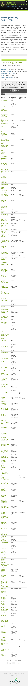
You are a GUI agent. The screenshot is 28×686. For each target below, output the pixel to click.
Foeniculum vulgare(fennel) (3, 342)
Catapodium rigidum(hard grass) (3, 201)
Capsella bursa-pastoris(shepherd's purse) (4, 186)
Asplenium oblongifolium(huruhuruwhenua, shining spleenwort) (5, 140)
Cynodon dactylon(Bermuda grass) (5, 281)
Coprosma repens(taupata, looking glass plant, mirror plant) (5, 242)
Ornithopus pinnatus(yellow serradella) (3, 538)
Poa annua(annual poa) (4, 616)
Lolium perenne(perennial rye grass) (4, 441)
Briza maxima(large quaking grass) (4, 164)
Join (25, 8)
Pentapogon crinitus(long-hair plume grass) (4, 577)
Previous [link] (10, 663)
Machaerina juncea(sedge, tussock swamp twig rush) (5, 477)
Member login (18, 8)
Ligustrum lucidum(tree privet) (3, 419)
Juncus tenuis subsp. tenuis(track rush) (4, 405)
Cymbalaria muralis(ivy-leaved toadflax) (3, 276)
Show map (4, 55)
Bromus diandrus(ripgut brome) (5, 172)
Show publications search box (9, 14)
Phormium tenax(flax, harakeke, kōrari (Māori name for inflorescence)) (4, 584)
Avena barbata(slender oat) (4, 146)
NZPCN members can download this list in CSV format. (14, 63)
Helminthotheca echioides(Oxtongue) (4, 379)
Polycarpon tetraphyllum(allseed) (4, 625)
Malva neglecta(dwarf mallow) (4, 482)
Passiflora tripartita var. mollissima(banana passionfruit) (4, 570)
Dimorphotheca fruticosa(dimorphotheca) (5, 313)
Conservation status (22, 98)
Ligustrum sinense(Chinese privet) (5, 423)
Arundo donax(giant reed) (4, 130)
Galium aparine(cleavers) (4, 353)
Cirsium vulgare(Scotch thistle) (4, 215)
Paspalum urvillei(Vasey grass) (5, 565)
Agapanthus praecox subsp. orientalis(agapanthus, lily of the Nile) (4, 109)
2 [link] (16, 663)
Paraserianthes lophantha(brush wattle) (4, 556)
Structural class (13, 98)
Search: (3, 93)
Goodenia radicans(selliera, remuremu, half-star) (4, 373)
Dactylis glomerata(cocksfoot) (3, 297)
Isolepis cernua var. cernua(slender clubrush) (5, 394)
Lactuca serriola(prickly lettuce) (4, 409)
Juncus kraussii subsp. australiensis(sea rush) (4, 399)
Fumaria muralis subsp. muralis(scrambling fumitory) (4, 348)
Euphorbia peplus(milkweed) (5, 326)
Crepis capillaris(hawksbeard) (4, 265)
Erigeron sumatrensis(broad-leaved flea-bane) (4, 321)
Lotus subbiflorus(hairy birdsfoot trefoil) (5, 452)
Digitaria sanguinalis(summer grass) (4, 308)
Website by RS (14, 675)
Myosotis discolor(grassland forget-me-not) (5, 522)
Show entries (14, 90)
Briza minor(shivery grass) (4, 168)
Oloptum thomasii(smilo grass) (5, 533)
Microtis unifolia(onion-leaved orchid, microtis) (4, 501)
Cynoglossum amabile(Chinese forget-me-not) (4, 286)
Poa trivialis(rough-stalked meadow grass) (4, 620)
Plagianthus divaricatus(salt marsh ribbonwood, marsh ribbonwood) (4, 592)
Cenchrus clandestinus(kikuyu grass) (4, 206)
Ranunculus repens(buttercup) (3, 654)
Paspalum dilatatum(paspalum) (3, 561)
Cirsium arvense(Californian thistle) (4, 211)
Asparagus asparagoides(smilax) (4, 134)
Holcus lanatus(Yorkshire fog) (4, 383)
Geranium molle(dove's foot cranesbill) (4, 360)
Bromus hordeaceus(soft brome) (4, 176)
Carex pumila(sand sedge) (4, 191)
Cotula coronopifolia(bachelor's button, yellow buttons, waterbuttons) (4, 259)
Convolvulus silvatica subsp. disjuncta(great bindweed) (5, 227)
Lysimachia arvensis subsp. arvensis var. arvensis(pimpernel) (4, 459)
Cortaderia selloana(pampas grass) (4, 247)
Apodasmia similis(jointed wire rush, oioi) (5, 120)
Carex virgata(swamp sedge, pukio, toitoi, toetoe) (4, 196)
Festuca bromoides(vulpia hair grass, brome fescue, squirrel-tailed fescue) (5, 335)
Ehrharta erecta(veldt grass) (4, 317)
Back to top (14, 669)
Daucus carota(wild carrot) (4, 301)
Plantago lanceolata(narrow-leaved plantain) (4, 605)
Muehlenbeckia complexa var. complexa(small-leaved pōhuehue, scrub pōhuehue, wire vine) (5, 514)
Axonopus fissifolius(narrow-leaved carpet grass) (4, 154)
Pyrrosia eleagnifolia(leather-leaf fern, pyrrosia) (5, 648)
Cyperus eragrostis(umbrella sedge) (5, 292)
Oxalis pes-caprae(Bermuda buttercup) (3, 550)
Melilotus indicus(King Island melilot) (4, 495)
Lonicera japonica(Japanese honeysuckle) (5, 445)
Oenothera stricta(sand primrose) (5, 527)
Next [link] (19, 663)
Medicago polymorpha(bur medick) (4, 489)
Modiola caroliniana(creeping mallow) (5, 506)
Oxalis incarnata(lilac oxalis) (4, 543)
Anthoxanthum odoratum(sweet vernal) (4, 115)
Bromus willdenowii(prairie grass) (4, 181)
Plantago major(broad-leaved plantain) (4, 611)
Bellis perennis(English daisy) (4, 159)
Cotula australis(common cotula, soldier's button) (5, 252)
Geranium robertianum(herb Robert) (4, 366)
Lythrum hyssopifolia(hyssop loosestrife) (3, 465)
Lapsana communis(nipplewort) (3, 414)
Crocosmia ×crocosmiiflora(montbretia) (4, 270)
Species (3, 97)
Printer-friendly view (14, 60)
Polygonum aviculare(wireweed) (3, 631)
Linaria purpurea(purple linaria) (4, 426)
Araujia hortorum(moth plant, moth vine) (5, 125)
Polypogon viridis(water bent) (5, 636)
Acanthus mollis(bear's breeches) (5, 101)
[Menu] (26, 1)
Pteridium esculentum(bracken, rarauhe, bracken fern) (5, 642)
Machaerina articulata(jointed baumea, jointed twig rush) (5, 471)
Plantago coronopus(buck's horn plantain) (4, 599)
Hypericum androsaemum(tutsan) (4, 388)
